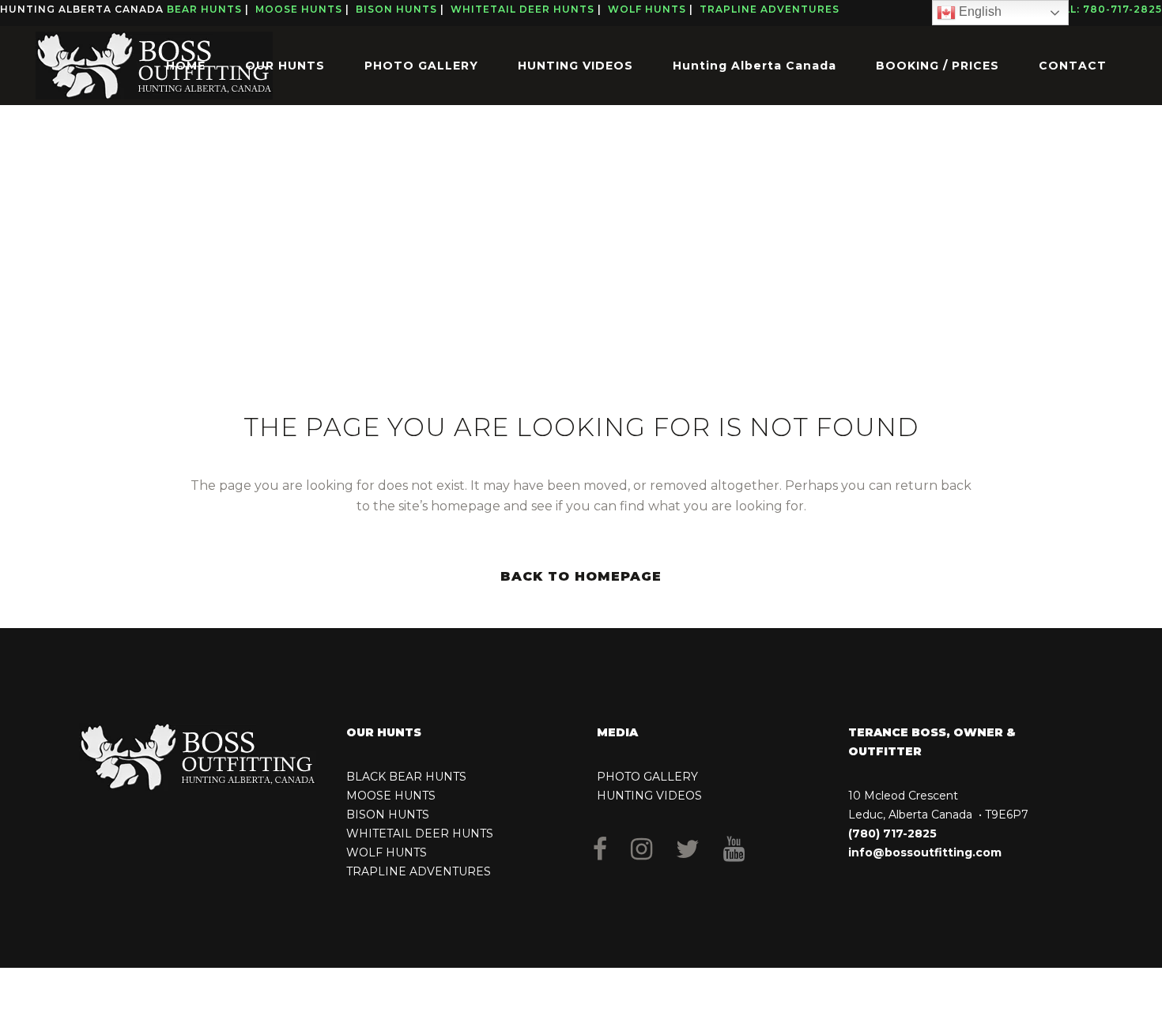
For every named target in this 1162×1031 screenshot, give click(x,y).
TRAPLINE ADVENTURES (418, 871)
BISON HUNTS (387, 814)
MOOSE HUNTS (391, 795)
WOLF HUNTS (386, 852)
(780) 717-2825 (892, 833)
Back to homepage (581, 576)
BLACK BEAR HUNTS (406, 776)
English (979, 11)
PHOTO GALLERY (647, 776)
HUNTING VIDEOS (649, 795)
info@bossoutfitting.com (925, 852)
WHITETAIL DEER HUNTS (419, 833)
